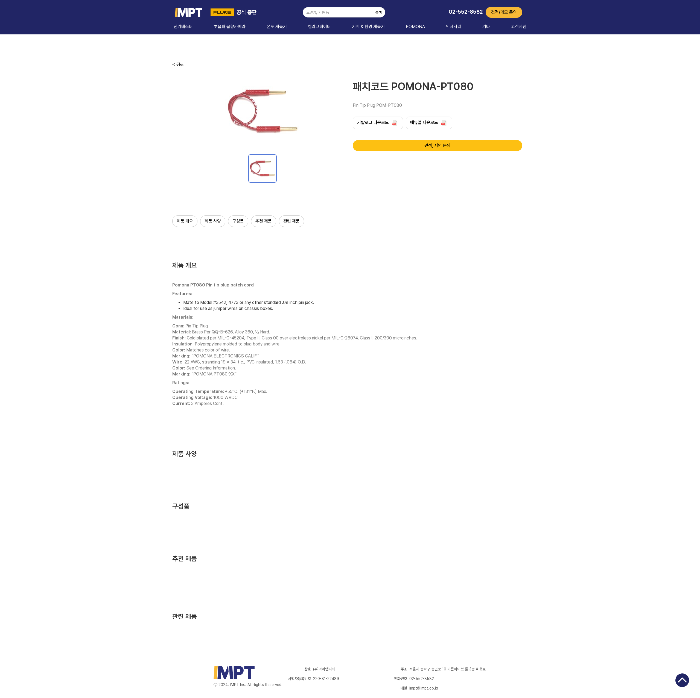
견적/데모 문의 (504, 12)
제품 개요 (185, 221)
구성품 (238, 221)
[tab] (262, 168)
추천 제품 (263, 221)
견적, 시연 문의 (437, 145)
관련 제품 (291, 221)
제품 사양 (213, 221)
